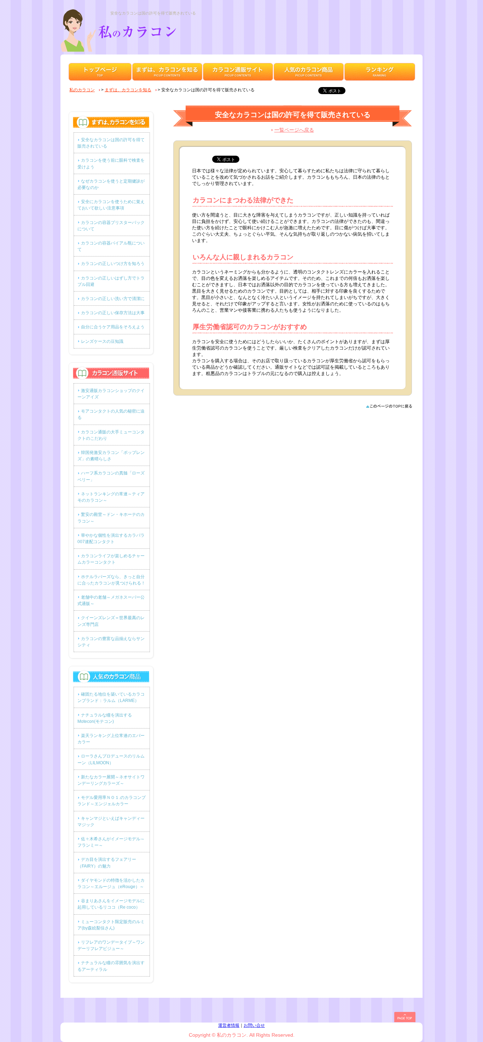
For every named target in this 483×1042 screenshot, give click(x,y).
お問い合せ (254, 1025)
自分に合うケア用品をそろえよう (113, 326)
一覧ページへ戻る (294, 130)
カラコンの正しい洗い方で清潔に (113, 298)
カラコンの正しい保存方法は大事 (113, 312)
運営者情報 (228, 1025)
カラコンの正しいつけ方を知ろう (113, 263)
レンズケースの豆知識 (102, 341)
